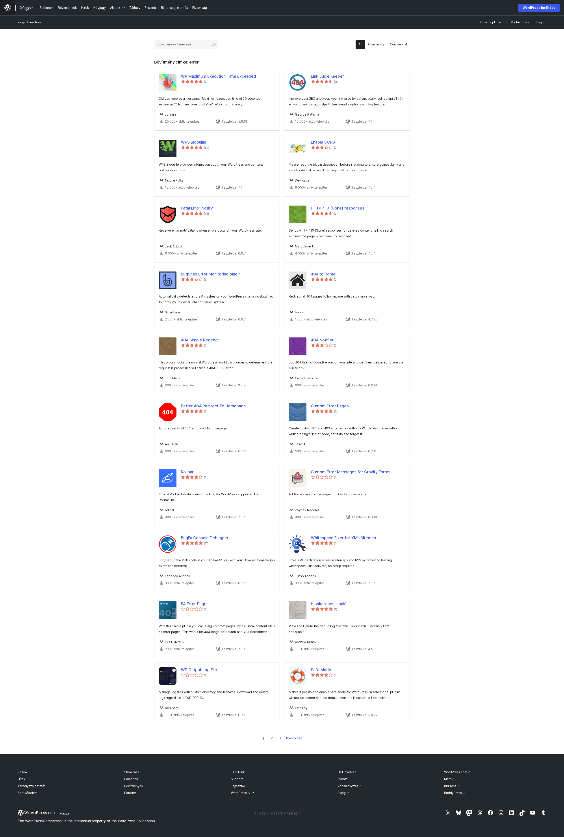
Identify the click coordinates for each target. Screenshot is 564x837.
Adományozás (350, 786)
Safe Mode (321, 669)
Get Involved (347, 772)
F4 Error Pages (195, 603)
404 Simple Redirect (200, 340)
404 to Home (323, 274)
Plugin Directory (29, 22)
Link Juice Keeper (327, 76)
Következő (294, 738)
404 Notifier (322, 340)
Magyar (65, 813)
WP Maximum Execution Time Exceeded (218, 76)
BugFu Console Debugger (204, 538)
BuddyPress (455, 793)
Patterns (130, 793)
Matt (449, 779)
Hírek (21, 779)
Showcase (131, 772)
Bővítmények (133, 786)
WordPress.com (457, 772)
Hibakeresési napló (329, 603)
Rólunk (23, 772)
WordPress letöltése (539, 7)
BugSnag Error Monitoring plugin (211, 274)
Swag (343, 793)
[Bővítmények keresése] (214, 44)
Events (342, 779)
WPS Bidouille (193, 142)
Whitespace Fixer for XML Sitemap (343, 538)
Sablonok (131, 779)
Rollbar (187, 472)
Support (237, 779)
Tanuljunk (238, 772)
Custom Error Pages (330, 406)
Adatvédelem (27, 793)
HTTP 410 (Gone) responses (337, 208)
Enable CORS (323, 142)
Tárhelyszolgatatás (32, 786)
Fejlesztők (238, 786)
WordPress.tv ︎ (242, 793)
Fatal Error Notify (197, 208)
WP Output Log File (199, 669)
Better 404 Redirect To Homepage (213, 406)
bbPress (452, 786)
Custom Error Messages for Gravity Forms (350, 472)
